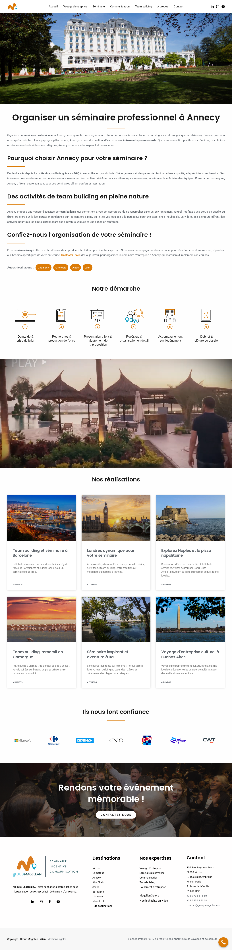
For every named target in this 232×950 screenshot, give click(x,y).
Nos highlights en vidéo (154, 900)
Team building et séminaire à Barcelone (40, 553)
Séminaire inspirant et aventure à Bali (108, 654)
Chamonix (43, 267)
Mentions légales (56, 939)
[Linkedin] (33, 901)
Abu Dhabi (98, 882)
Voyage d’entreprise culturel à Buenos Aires (190, 654)
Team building (147, 882)
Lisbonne (97, 896)
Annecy (96, 877)
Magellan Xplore (149, 895)
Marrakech (98, 901)
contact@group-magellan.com (204, 905)
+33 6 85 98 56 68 (197, 900)
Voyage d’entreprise (151, 868)
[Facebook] (50, 901)
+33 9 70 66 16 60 (197, 895)
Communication (149, 877)
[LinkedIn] (212, 6)
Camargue (98, 872)
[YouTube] (223, 6)
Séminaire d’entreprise (152, 872)
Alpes (75, 267)
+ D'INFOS (17, 584)
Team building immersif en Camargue (38, 654)
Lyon (87, 267)
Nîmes (96, 868)
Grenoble (60, 267)
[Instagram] (217, 6)
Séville (95, 887)
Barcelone (98, 891)
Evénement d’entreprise (153, 887)
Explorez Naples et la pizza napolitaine (186, 553)
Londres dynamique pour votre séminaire (110, 553)
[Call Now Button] (223, 942)
